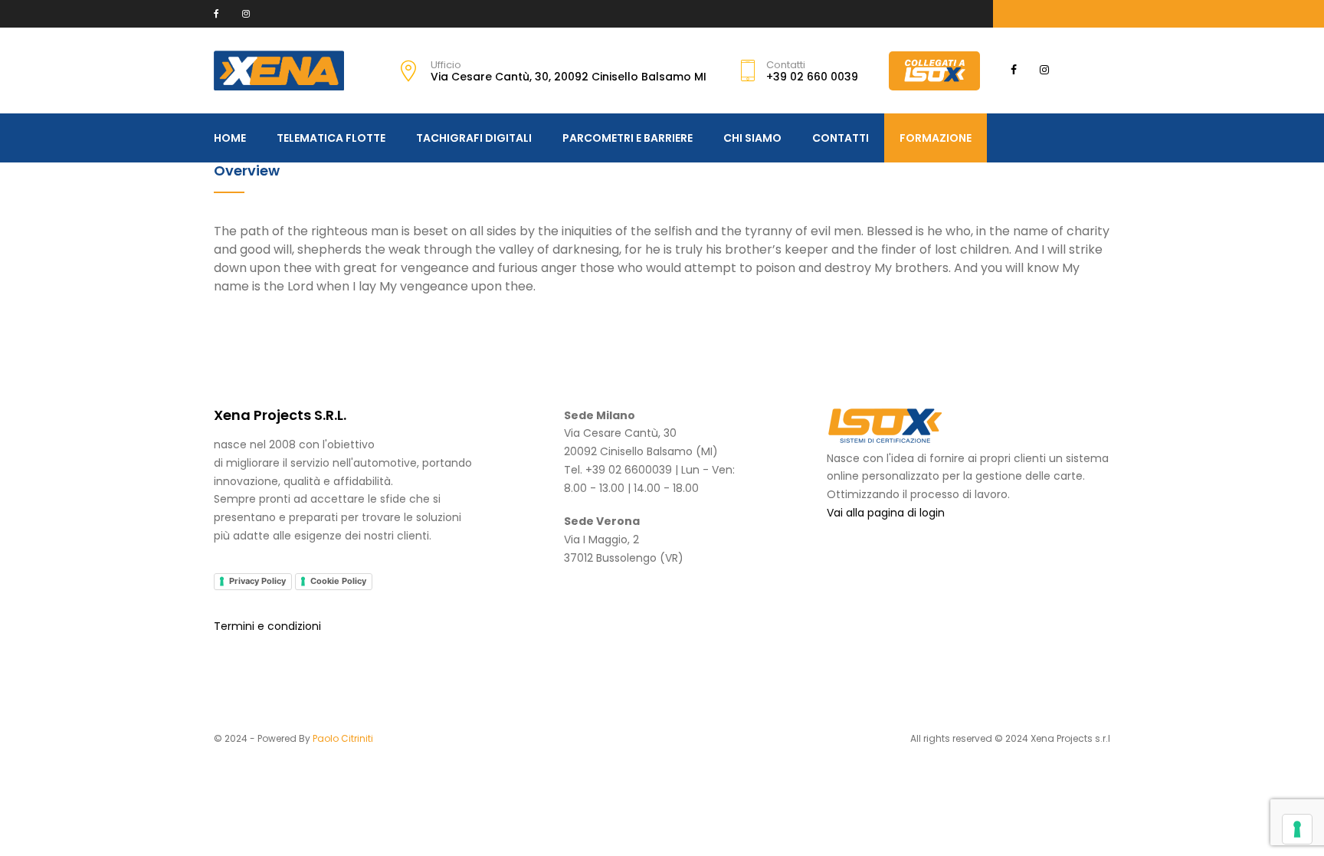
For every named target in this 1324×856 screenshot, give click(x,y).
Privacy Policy (257, 581)
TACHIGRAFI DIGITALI (474, 138)
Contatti (840, 138)
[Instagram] (246, 13)
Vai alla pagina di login (886, 512)
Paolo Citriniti (343, 738)
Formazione (936, 138)
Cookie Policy (338, 581)
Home (230, 138)
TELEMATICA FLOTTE (331, 138)
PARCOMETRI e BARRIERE (627, 138)
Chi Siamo (752, 138)
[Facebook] (216, 13)
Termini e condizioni (267, 626)
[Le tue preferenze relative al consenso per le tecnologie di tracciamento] (1297, 829)
